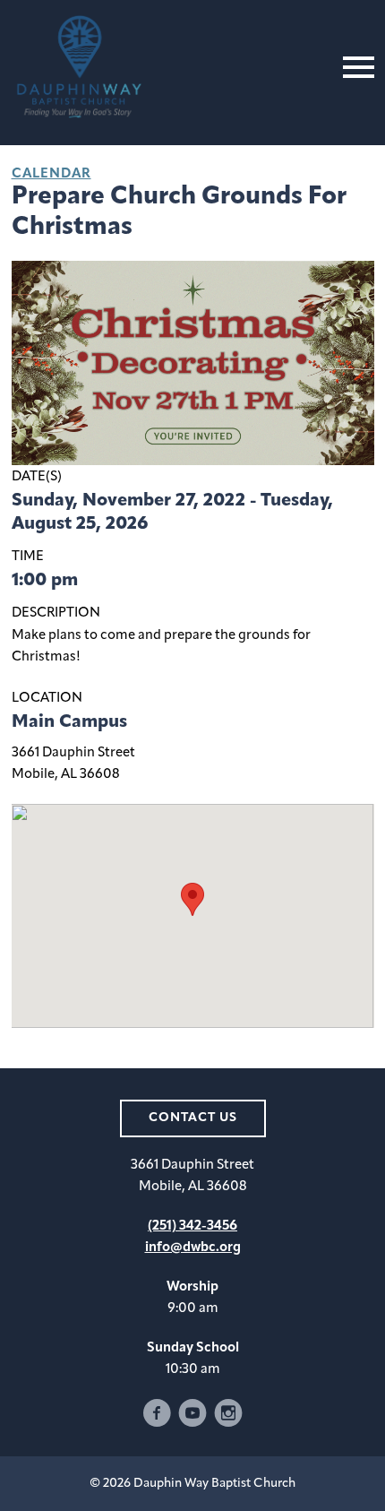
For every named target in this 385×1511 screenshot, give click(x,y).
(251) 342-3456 (192, 1226)
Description (56, 613)
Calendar (51, 174)
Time (28, 557)
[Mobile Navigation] (354, 67)
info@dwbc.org (193, 1248)
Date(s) (37, 477)
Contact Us (193, 1118)
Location (47, 698)
